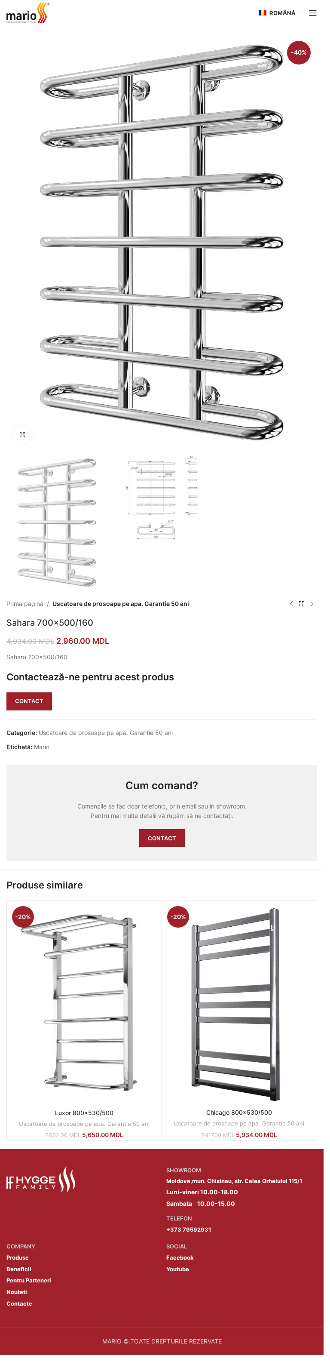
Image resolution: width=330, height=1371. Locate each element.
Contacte (19, 1303)
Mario (41, 746)
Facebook (180, 1257)
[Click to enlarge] (22, 435)
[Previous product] (291, 604)
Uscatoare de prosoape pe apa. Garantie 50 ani (120, 603)
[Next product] (312, 604)
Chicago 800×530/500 (239, 1112)
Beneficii (18, 1269)
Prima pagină (24, 603)
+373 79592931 (188, 1229)
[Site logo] (27, 12)
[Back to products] (301, 604)
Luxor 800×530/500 (84, 1112)
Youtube (177, 1269)
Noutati (16, 1291)
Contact (29, 701)
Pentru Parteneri (28, 1280)
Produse (17, 1257)
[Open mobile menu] (312, 13)
